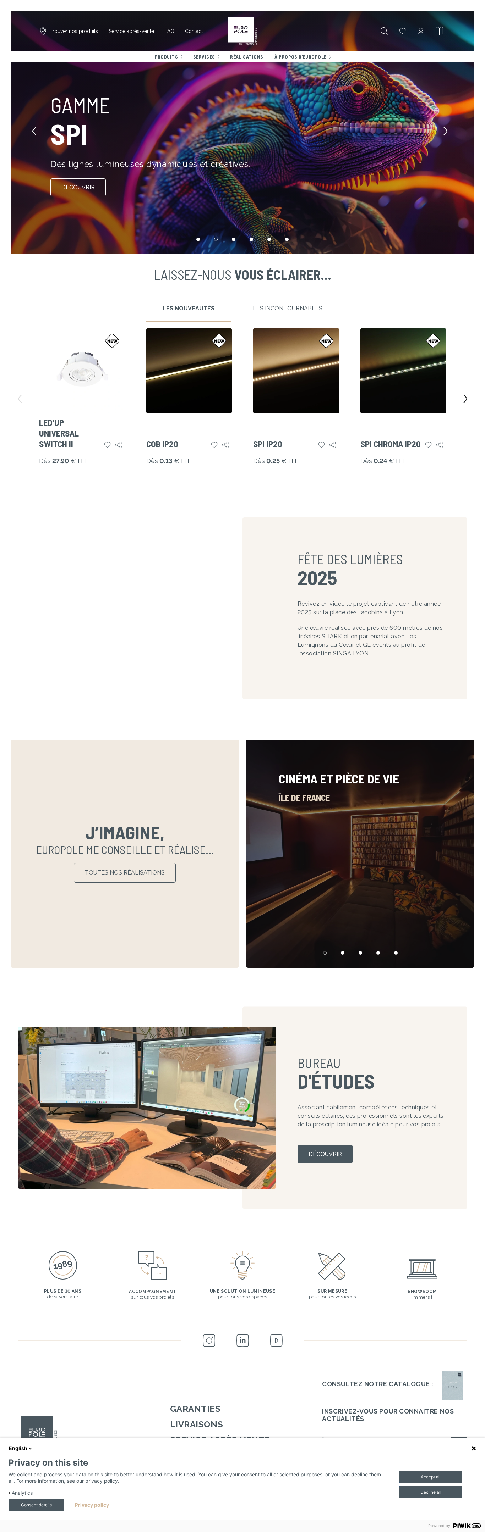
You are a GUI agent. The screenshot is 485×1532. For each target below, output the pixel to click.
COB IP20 (162, 443)
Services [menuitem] (204, 57)
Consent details (36, 1505)
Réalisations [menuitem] (246, 57)
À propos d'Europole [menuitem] (300, 57)
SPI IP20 (267, 443)
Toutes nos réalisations (125, 872)
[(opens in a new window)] (452, 1385)
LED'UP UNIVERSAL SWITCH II (59, 433)
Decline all (430, 1492)
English (18, 1448)
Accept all (431, 1477)
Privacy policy (92, 1505)
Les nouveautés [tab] (188, 308)
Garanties (195, 1409)
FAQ (169, 31)
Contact (194, 31)
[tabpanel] (242, 405)
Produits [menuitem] (166, 57)
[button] (37, 132)
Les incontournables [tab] (287, 308)
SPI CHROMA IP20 (390, 443)
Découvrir (78, 187)
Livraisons (196, 1424)
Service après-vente (131, 31)
